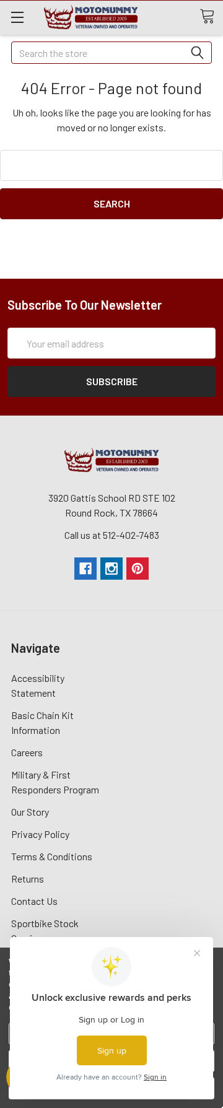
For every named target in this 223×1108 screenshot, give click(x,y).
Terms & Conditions (51, 856)
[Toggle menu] (17, 17)
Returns (27, 878)
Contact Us (34, 901)
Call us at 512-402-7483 (111, 535)
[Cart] (211, 16)
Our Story (30, 812)
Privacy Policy (40, 834)
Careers (27, 752)
